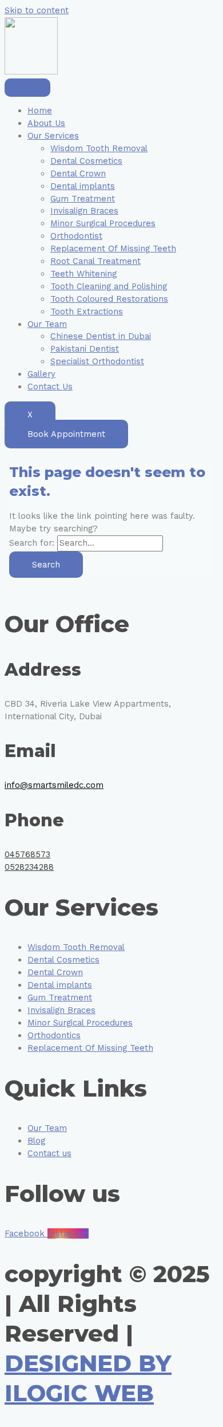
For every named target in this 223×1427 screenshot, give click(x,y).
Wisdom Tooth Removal (99, 148)
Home (39, 110)
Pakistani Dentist (84, 349)
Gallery (41, 374)
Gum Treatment (82, 199)
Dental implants (82, 186)
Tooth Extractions (86, 311)
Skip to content (37, 10)
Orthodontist (76, 236)
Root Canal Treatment (95, 261)
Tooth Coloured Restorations (109, 299)
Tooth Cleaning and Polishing (108, 286)
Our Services (53, 136)
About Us (46, 123)
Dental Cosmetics (86, 161)
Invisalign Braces (84, 211)
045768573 (27, 854)
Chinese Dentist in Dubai (100, 336)
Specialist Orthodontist (97, 361)
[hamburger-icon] (27, 87)
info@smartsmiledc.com (54, 785)
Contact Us (50, 386)
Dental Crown (78, 173)
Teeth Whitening (83, 274)
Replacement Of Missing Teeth (113, 248)
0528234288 (29, 867)
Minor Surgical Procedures (103, 223)
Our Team (47, 324)
